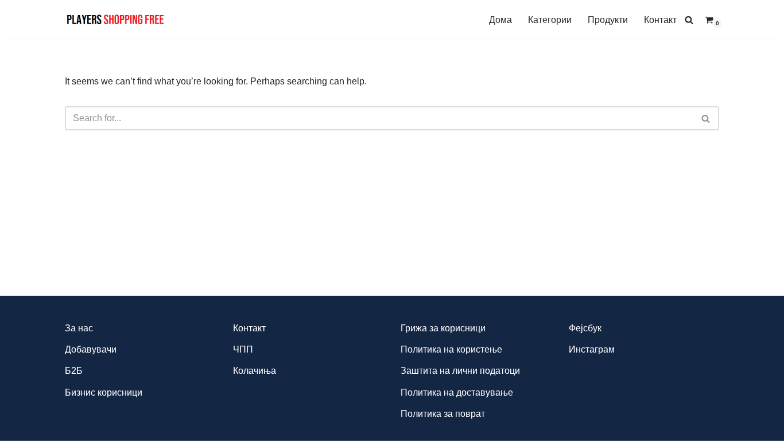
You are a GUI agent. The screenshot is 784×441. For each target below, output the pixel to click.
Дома (500, 20)
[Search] (689, 20)
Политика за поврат (443, 414)
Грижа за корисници (443, 328)
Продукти (608, 20)
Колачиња (254, 371)
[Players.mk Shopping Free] (116, 19)
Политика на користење (451, 349)
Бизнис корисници (103, 392)
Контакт (660, 20)
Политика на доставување (457, 392)
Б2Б (74, 371)
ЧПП (243, 349)
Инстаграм (592, 349)
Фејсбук (585, 328)
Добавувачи (91, 349)
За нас (79, 328)
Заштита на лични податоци (460, 371)
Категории (550, 20)
